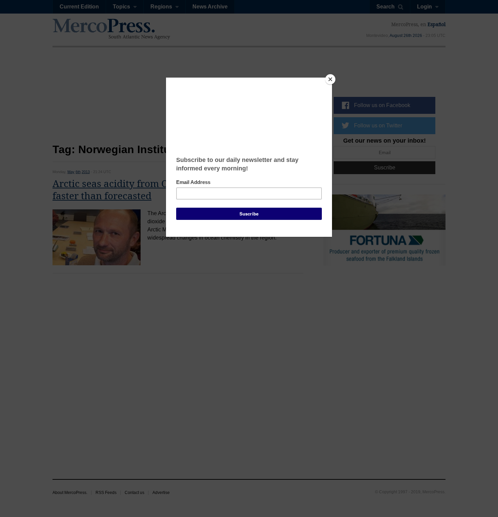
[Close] (330, 79)
